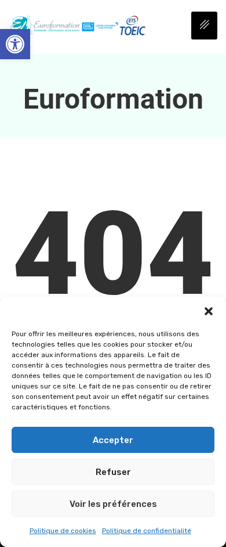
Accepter (113, 440)
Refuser (113, 472)
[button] (15, 44)
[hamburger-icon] (204, 25)
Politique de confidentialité (146, 531)
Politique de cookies (63, 531)
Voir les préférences (113, 504)
